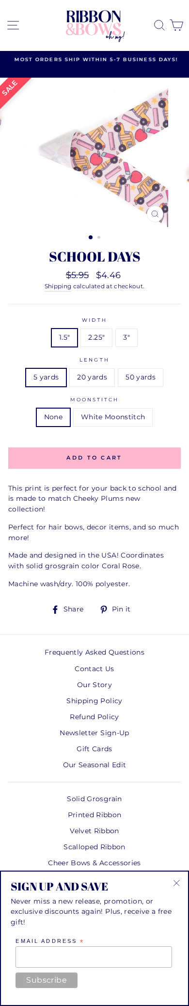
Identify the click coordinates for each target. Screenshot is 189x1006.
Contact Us (94, 669)
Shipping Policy (94, 701)
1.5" (64, 337)
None (53, 417)
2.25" (96, 337)
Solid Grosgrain (94, 799)
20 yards (92, 377)
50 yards (141, 377)
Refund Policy (94, 717)
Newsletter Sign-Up (94, 733)
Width (94, 320)
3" (126, 337)
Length (94, 360)
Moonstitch (94, 399)
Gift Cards (94, 749)
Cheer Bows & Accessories (94, 863)
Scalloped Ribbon (94, 847)
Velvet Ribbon (94, 831)
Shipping (58, 286)
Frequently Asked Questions (94, 652)
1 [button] (91, 237)
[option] (94, 60)
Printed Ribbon (95, 815)
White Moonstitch (113, 417)
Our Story (94, 685)
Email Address (50, 941)
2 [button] (99, 238)
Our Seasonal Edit (94, 765)
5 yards (46, 377)
